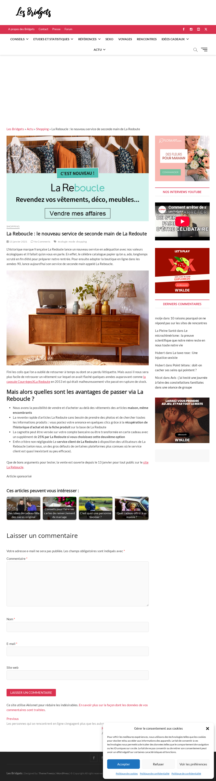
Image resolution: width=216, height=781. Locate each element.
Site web (12, 667)
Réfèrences (87, 39)
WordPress (62, 773)
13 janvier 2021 (18, 241)
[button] (207, 728)
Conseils (17, 39)
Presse (56, 29)
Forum (68, 29)
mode (72, 241)
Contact (43, 29)
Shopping (42, 129)
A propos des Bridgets (21, 29)
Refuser (158, 764)
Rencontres (147, 39)
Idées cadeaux (173, 39)
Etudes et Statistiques (51, 39)
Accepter (123, 764)
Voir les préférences (193, 764)
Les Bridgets (15, 129)
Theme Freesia (47, 773)
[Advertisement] (108, 86)
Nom (11, 619)
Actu (98, 49)
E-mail (12, 644)
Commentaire (17, 558)
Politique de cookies (127, 773)
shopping (81, 241)
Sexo (109, 39)
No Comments (42, 241)
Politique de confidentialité (154, 773)
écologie (63, 241)
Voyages (125, 39)
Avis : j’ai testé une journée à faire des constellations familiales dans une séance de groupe (181, 382)
